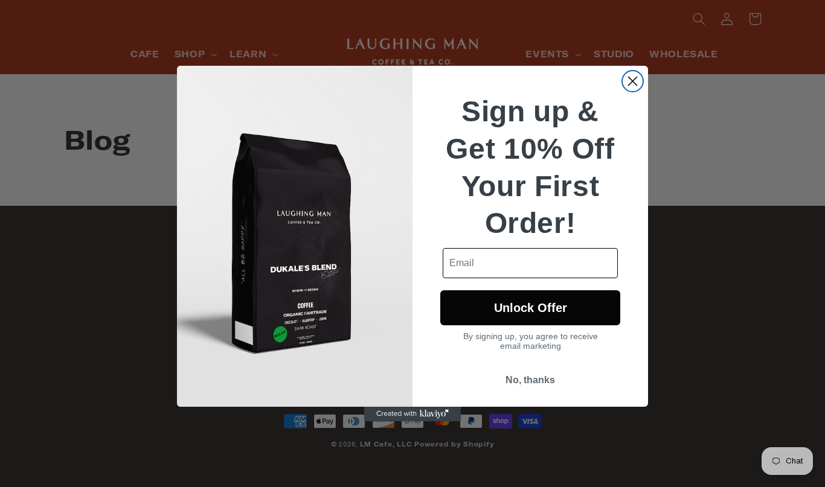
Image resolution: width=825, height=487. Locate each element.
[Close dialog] (632, 81)
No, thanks (530, 380)
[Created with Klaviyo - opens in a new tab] (412, 414)
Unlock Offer (530, 307)
